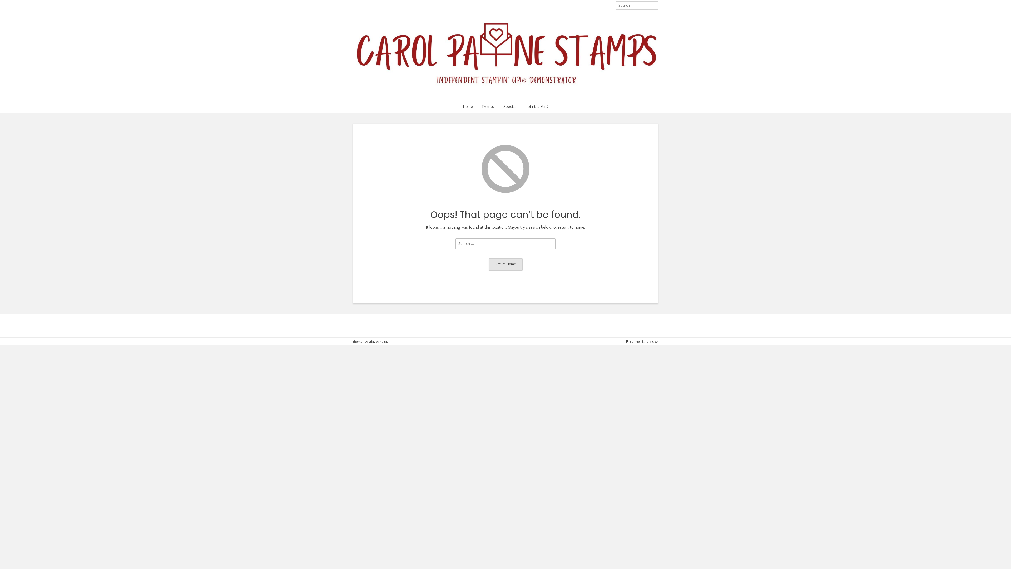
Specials (510, 106)
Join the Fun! (537, 106)
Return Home (505, 264)
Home (468, 106)
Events (488, 106)
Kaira (383, 341)
